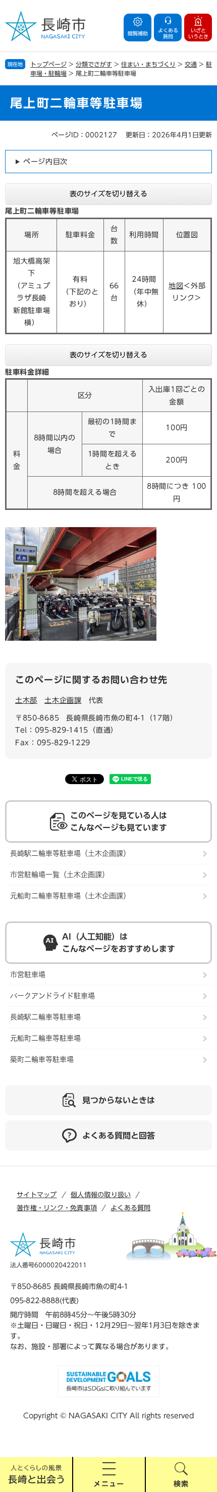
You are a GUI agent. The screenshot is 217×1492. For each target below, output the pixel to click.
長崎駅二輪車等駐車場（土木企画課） (70, 853)
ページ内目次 (45, 161)
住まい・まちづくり (148, 64)
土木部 (26, 700)
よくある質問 (131, 1208)
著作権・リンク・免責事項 (57, 1208)
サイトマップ (37, 1195)
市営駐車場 (27, 974)
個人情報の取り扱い (101, 1195)
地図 (176, 285)
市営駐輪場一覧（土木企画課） (59, 874)
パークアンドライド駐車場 (52, 996)
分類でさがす (94, 64)
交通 (191, 64)
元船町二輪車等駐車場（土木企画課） (70, 896)
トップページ (48, 64)
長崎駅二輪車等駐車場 (45, 1017)
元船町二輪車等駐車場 (45, 1038)
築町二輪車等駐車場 (42, 1059)
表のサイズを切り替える (108, 193)
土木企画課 (63, 700)
